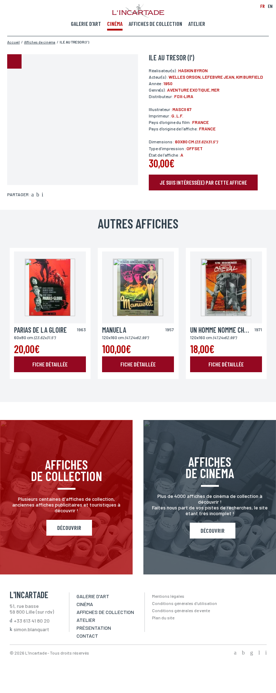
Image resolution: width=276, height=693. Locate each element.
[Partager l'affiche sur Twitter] (37, 195)
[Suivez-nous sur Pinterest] (266, 653)
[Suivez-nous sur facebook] (235, 653)
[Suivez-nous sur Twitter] (243, 653)
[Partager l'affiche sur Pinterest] (42, 195)
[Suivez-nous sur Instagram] (251, 653)
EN (270, 6)
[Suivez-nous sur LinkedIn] (259, 653)
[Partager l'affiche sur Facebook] (32, 195)
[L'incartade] (138, 15)
